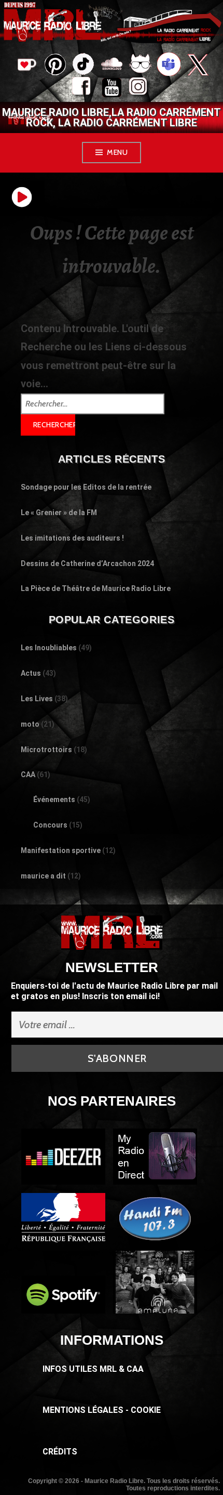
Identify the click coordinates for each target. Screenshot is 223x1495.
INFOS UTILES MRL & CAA (93, 1369)
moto (30, 724)
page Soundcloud (111, 65)
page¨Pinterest (54, 61)
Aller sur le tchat (140, 65)
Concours (50, 825)
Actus (31, 673)
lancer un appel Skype (168, 65)
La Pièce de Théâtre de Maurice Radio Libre (96, 588)
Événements (54, 799)
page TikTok (83, 65)
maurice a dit (43, 876)
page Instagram (140, 88)
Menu (117, 152)
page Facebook (83, 88)
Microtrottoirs (46, 749)
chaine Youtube (111, 88)
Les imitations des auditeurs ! (72, 538)
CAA (28, 774)
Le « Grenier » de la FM (59, 512)
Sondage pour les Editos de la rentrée (86, 487)
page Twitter (197, 65)
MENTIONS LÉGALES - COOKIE (102, 1410)
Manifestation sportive (61, 850)
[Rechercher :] (92, 403)
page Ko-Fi (26, 65)
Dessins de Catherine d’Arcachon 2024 (87, 563)
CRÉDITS (60, 1452)
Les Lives (37, 698)
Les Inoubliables (49, 648)
